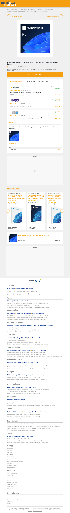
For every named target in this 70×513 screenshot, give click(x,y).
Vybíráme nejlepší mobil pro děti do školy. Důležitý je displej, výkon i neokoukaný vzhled (26, 352)
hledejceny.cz (10, 448)
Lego (8, 478)
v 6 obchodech (12, 228)
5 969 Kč (56, 106)
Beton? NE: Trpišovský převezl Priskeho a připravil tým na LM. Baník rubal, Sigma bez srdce (27, 442)
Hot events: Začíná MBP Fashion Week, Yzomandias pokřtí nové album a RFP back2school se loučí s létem (31, 405)
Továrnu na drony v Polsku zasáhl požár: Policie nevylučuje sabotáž (22, 291)
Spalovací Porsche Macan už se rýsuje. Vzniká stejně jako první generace (23, 342)
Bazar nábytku (10, 490)
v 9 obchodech (51, 228)
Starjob (8, 496)
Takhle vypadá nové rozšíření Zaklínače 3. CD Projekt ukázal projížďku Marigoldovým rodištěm (28, 428)
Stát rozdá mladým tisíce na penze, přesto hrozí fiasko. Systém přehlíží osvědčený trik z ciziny (28, 368)
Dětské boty (10, 486)
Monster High (10, 475)
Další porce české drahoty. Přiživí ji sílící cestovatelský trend (20, 366)
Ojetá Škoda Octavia (11, 465)
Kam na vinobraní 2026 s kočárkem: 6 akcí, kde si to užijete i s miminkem (23, 331)
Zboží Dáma (10, 454)
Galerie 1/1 (35, 59)
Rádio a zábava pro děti (12, 499)
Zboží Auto (9, 463)
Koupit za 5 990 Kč (35, 74)
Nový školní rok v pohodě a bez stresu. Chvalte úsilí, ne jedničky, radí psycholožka (25, 330)
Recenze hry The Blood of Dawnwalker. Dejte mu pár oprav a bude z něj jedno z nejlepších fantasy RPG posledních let (33, 426)
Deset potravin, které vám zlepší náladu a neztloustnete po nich (21, 418)
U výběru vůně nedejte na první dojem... (16, 328)
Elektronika (22, 9)
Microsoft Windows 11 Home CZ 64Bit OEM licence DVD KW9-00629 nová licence (55, 197)
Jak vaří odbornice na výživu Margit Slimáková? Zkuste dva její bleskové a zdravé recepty (27, 379)
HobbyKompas (10, 459)
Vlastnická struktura (37, 511)
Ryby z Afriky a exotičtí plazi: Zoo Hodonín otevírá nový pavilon (21, 430)
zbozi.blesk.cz (10, 456)
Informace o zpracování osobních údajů (42, 509)
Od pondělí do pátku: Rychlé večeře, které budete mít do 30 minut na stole (23, 377)
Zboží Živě (9, 450)
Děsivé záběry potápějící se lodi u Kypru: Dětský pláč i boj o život (21, 293)
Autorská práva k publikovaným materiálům (50, 508)
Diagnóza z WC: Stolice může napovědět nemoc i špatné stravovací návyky (24, 416)
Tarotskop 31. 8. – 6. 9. (12, 403)
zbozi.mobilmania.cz (12, 9)
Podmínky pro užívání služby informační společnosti (20, 509)
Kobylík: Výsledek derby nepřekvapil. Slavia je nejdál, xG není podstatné (23, 305)
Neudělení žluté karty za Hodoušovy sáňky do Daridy (19, 438)
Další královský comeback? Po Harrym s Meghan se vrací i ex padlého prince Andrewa (26, 319)
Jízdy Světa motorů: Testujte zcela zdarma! (17, 340)
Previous (8, 211)
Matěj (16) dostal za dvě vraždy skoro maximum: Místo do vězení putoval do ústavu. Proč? (27, 315)
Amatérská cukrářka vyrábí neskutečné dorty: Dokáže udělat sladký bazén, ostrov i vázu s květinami (29, 381)
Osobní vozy (10, 452)
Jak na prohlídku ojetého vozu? (14, 457)
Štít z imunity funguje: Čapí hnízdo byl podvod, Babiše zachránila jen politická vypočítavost (27, 294)
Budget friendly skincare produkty (14, 401)
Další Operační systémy (14, 193)
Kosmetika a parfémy (12, 482)
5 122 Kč (56, 118)
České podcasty (11, 497)
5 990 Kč (56, 94)
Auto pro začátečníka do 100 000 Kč (15, 461)
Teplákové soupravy (11, 484)
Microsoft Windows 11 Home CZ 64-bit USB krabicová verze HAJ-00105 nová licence (16, 197)
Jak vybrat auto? (11, 467)
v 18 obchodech (32, 228)
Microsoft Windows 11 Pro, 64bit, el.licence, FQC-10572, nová (26, 118)
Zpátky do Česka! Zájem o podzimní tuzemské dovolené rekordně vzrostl (23, 393)
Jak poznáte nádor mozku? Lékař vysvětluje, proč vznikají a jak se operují (23, 414)
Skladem (57, 88)
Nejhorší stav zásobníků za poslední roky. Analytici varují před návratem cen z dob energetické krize (29, 365)
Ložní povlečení (10, 488)
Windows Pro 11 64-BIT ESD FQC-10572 (20, 106)
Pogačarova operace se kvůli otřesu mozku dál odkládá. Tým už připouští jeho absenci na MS (28, 307)
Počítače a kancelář (31, 9)
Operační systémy (48, 9)
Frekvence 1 (10, 501)
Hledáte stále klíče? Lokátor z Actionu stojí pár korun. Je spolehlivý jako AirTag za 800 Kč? (27, 317)
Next (62, 211)
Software (40, 9)
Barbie (8, 477)
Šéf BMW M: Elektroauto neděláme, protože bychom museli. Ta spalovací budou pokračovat (27, 344)
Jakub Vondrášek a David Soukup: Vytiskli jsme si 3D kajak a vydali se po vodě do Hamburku (28, 389)
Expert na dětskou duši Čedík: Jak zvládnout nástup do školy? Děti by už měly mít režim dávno (28, 440)
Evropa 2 (9, 503)
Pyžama (9, 480)
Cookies (53, 509)
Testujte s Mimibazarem (12, 473)
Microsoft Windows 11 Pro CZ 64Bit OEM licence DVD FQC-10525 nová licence (36, 196)
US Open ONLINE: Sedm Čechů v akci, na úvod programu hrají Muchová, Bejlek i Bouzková (27, 303)
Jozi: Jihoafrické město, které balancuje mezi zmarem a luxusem (21, 391)
